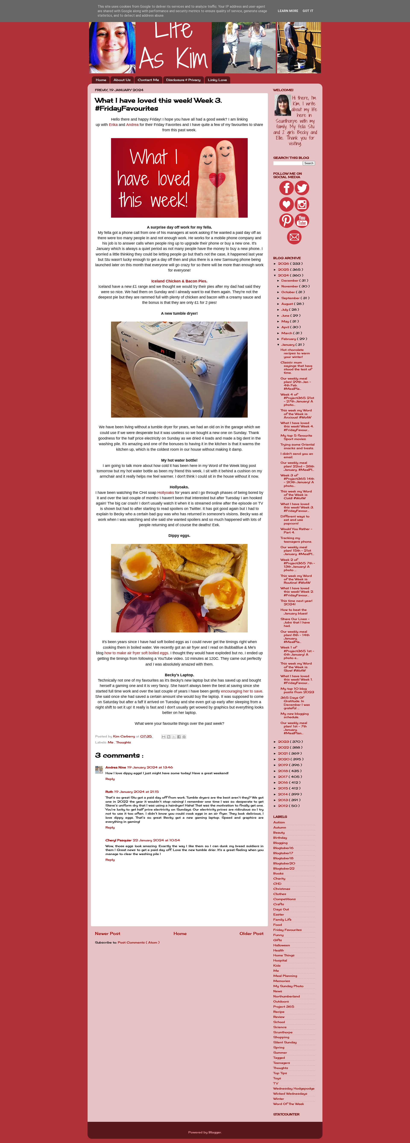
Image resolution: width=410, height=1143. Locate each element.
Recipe (278, 1011)
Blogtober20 (284, 863)
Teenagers (281, 1063)
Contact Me (148, 80)
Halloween (281, 945)
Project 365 (283, 1006)
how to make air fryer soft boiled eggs (136, 653)
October (288, 292)
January (288, 344)
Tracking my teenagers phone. (296, 539)
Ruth (109, 791)
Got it (308, 11)
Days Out (281, 909)
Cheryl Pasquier (118, 840)
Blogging (280, 843)
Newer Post (107, 933)
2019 (283, 765)
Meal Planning (285, 976)
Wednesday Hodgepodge (294, 1088)
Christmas (281, 888)
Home (101, 80)
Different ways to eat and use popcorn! (295, 520)
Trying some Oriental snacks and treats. (298, 446)
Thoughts (123, 742)
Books (278, 873)
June (285, 315)
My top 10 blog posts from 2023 (297, 690)
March (287, 333)
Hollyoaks (165, 492)
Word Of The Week (288, 1104)
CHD (277, 883)
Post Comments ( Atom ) (139, 942)
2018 (283, 771)
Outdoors (281, 1001)
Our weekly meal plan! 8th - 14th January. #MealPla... (295, 637)
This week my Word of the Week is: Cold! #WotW (296, 495)
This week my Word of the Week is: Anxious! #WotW (296, 414)
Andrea (132, 125)
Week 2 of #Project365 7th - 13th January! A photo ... (298, 565)
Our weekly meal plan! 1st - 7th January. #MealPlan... (294, 728)
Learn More (288, 11)
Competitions (284, 899)
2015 (283, 788)
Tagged (279, 1057)
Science (280, 1027)
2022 (284, 747)
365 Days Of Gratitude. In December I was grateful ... (295, 703)
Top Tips (280, 1073)
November (290, 286)
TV (275, 1083)
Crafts (278, 904)
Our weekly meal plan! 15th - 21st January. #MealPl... (297, 550)
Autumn (279, 827)
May (285, 321)
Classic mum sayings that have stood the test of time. (296, 368)
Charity (279, 878)
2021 (283, 753)
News (277, 991)
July (285, 309)
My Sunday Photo (288, 986)
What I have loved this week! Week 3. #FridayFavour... (297, 507)
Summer (280, 1052)
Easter (278, 914)
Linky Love (217, 80)
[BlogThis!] (169, 737)
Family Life (282, 919)
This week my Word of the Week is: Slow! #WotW (296, 667)
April (285, 327)
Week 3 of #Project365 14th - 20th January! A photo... (297, 480)
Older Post (252, 933)
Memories (281, 981)
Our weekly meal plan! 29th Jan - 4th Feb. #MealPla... (296, 384)
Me (111, 742)
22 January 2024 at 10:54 (156, 840)
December (290, 280)
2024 (284, 275)
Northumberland (286, 996)
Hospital (280, 960)
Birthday (280, 837)
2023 (284, 741)
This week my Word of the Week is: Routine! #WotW (296, 579)
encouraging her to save (241, 691)
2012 (283, 806)
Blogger (215, 1132)
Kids (277, 965)
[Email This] (163, 737)
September (291, 298)
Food (277, 924)
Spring (278, 1047)
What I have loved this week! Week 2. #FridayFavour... (297, 591)
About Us (122, 80)
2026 (284, 263)
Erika (113, 125)
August (287, 304)
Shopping (281, 1037)
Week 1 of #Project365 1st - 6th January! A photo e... (297, 653)
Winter (278, 1098)
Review (278, 1017)
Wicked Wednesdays (290, 1093)
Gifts (277, 940)
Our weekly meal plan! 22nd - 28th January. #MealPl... (297, 466)
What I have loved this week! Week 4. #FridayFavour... (297, 426)
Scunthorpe (283, 1032)
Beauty (279, 832)
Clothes (279, 894)
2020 (284, 759)
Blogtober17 (283, 853)
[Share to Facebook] (179, 737)
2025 (284, 269)
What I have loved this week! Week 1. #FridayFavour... (297, 679)
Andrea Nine (115, 767)
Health (278, 950)
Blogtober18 (283, 858)
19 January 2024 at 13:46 (150, 767)
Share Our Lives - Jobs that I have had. (295, 622)
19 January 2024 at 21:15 (136, 791)
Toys (277, 1078)
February (289, 339)
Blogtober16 (283, 848)
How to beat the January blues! (294, 611)
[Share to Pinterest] (184, 737)
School (279, 1022)
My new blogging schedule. (295, 715)
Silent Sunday (285, 1042)
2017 (283, 776)
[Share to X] (174, 737)
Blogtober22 (283, 868)
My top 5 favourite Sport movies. (296, 437)
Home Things (283, 955)
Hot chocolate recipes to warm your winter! (295, 353)
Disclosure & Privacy (183, 80)
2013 (283, 800)
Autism (279, 822)
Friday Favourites (287, 930)
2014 (283, 794)
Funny (278, 935)
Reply (110, 779)
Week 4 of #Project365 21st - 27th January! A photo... (297, 400)
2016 (283, 782)
